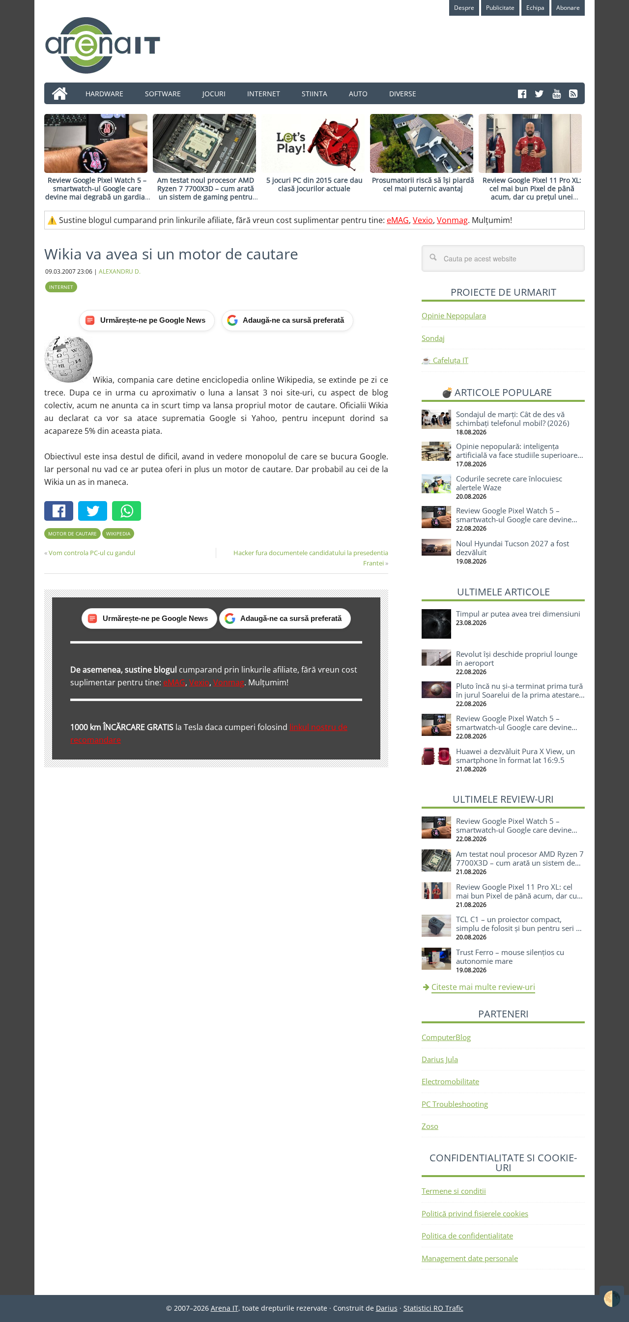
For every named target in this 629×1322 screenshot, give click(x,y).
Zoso (430, 1126)
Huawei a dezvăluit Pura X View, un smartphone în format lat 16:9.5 (515, 755)
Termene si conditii (454, 1191)
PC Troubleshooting (455, 1104)
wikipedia (118, 533)
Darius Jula (440, 1059)
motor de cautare (72, 533)
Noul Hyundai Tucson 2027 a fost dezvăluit (512, 547)
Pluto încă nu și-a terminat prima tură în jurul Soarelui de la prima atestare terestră (519, 694)
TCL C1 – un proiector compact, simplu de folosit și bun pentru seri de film (520, 928)
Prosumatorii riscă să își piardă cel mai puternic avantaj (423, 184)
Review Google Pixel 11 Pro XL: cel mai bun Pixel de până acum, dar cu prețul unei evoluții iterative (532, 192)
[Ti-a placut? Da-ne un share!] (61, 512)
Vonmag (452, 220)
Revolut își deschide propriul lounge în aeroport (516, 658)
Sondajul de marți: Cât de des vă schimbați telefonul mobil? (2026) (512, 418)
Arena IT (110, 45)
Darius (387, 1308)
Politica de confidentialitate (467, 1235)
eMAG (398, 220)
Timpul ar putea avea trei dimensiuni (518, 614)
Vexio (423, 220)
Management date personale (470, 1258)
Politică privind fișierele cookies (475, 1213)
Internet (61, 286)
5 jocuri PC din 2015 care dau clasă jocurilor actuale (314, 184)
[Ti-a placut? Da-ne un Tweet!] (95, 512)
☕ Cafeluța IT (445, 360)
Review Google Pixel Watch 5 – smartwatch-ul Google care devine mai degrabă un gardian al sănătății (97, 192)
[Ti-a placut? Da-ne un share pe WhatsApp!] (129, 512)
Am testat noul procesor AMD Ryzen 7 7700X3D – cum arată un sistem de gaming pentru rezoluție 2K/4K (205, 192)
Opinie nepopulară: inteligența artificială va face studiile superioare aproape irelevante (516, 455)
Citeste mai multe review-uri (483, 987)
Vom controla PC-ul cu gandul (92, 552)
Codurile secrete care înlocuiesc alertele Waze (509, 483)
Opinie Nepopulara (454, 315)
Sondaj (433, 338)
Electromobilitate (450, 1081)
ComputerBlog (446, 1037)
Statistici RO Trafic (433, 1308)
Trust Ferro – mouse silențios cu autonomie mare (510, 956)
